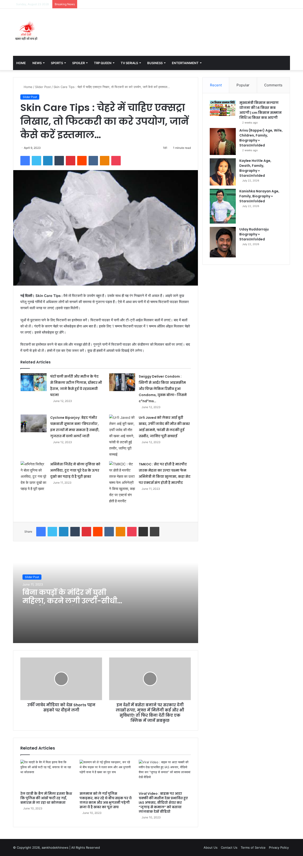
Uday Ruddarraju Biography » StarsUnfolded (254, 234)
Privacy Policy (279, 847)
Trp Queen (102, 63)
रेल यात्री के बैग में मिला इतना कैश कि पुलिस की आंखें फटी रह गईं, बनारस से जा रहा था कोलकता (46, 798)
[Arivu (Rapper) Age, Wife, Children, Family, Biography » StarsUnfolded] (223, 141)
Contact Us (229, 847)
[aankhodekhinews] (27, 32)
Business (155, 63)
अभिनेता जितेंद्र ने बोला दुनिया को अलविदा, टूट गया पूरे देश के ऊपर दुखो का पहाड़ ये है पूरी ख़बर (75, 470)
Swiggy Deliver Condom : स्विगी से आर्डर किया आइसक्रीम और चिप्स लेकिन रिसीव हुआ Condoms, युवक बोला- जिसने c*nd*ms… (163, 388)
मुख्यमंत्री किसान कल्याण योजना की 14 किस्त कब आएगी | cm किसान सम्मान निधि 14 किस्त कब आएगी (260, 110)
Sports (57, 63)
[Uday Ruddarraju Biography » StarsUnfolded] (223, 242)
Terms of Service (253, 847)
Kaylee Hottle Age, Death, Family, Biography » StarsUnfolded (255, 168)
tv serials (129, 63)
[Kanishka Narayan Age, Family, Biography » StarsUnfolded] (223, 206)
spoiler (78, 63)
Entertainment (185, 63)
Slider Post (43, 87)
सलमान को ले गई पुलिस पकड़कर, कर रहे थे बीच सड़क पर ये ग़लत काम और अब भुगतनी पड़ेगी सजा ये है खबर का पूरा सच (106, 800)
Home (21, 63)
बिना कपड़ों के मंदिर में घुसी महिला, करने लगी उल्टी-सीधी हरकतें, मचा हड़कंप (69, 600)
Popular (243, 85)
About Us (211, 847)
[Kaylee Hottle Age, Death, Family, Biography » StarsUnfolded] (223, 171)
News (37, 63)
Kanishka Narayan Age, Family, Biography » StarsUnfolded (259, 196)
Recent (216, 85)
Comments (273, 85)
